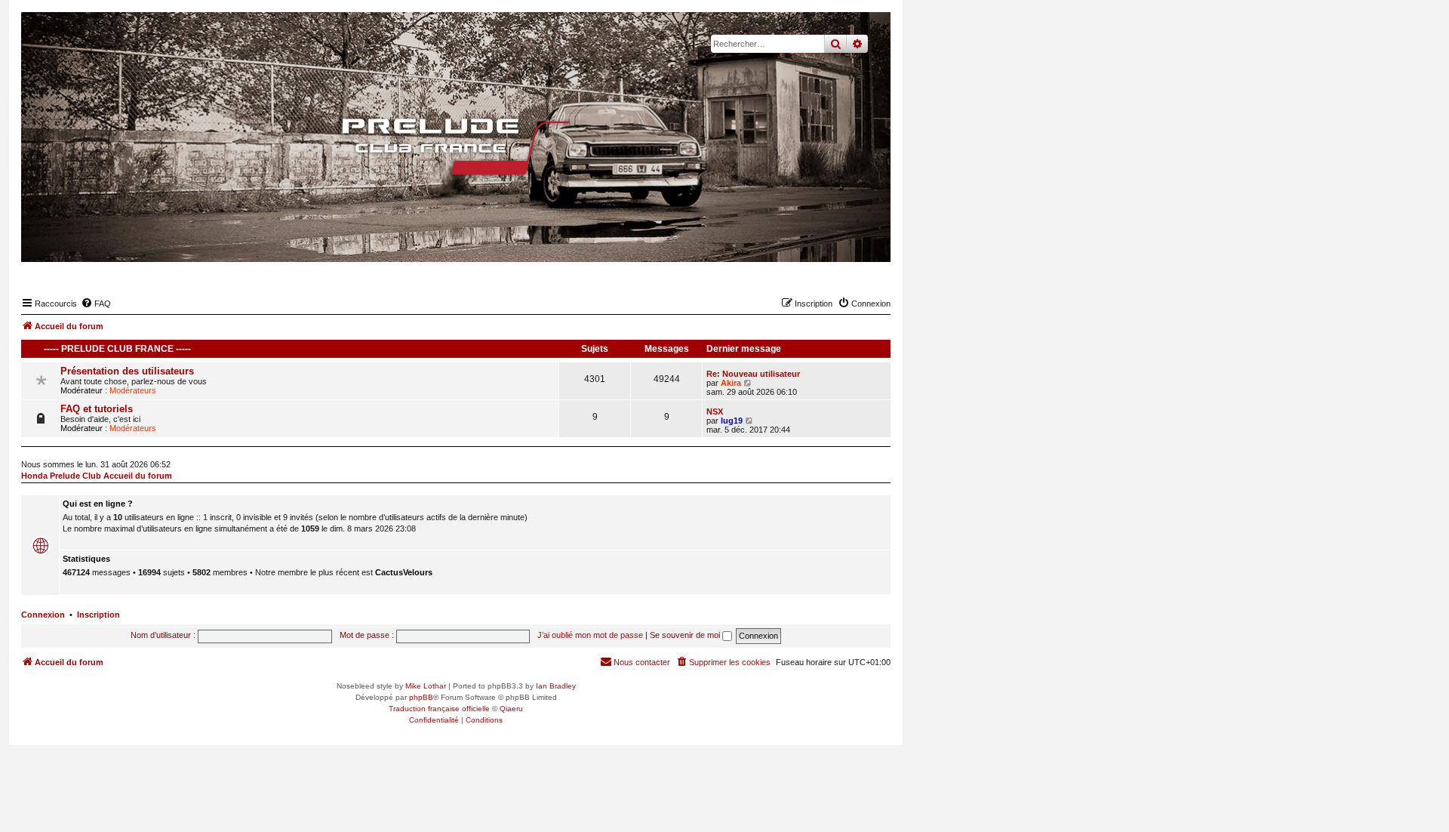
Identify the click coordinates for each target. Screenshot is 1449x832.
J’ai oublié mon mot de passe (590, 634)
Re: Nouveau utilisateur (753, 373)
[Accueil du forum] (456, 146)
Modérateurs (132, 390)
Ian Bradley (556, 686)
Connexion (43, 614)
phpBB (421, 697)
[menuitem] (96, 303)
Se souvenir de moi (686, 634)
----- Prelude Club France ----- (117, 348)
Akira (731, 382)
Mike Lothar (425, 686)
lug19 (732, 420)
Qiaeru (511, 708)
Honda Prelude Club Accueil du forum (96, 475)
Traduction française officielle (439, 708)
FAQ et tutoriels (96, 408)
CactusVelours (403, 572)
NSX (714, 411)
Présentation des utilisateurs (127, 371)
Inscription (98, 614)
